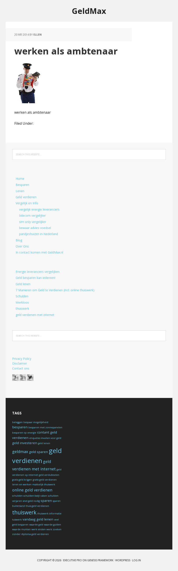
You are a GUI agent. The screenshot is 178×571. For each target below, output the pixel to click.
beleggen (17, 422)
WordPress (122, 560)
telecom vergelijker (32, 215)
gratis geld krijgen (22, 479)
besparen (20, 427)
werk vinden (38, 529)
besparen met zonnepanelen (45, 427)
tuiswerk (17, 519)
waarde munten (21, 529)
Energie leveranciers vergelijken (37, 272)
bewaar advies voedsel (35, 228)
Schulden (22, 296)
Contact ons (20, 368)
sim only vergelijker (32, 222)
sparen (46, 500)
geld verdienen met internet (35, 315)
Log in (136, 560)
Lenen (20, 191)
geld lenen (44, 443)
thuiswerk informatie (49, 513)
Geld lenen (23, 284)
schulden (17, 495)
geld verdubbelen (49, 474)
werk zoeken (53, 529)
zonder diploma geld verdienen (30, 534)
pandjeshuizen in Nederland (38, 234)
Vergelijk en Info (27, 203)
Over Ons (22, 246)
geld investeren (24, 443)
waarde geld (36, 524)
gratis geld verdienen (45, 479)
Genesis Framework (100, 560)
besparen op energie (24, 432)
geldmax (20, 451)
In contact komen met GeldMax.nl (39, 252)
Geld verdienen (26, 197)
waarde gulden (52, 524)
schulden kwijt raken (35, 495)
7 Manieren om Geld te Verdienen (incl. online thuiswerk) (55, 290)
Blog (19, 240)
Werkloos (22, 302)
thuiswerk (22, 308)
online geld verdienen (32, 489)
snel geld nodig (31, 500)
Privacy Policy (21, 359)
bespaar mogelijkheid (35, 422)
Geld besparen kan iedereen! (35, 278)
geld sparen (38, 452)
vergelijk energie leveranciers (39, 209)
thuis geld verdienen (37, 505)
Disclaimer (19, 363)
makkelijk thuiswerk (43, 484)
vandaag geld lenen (38, 519)
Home (20, 179)
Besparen (22, 185)
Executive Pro (72, 560)
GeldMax (89, 11)
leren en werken (21, 484)
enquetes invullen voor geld (45, 438)
